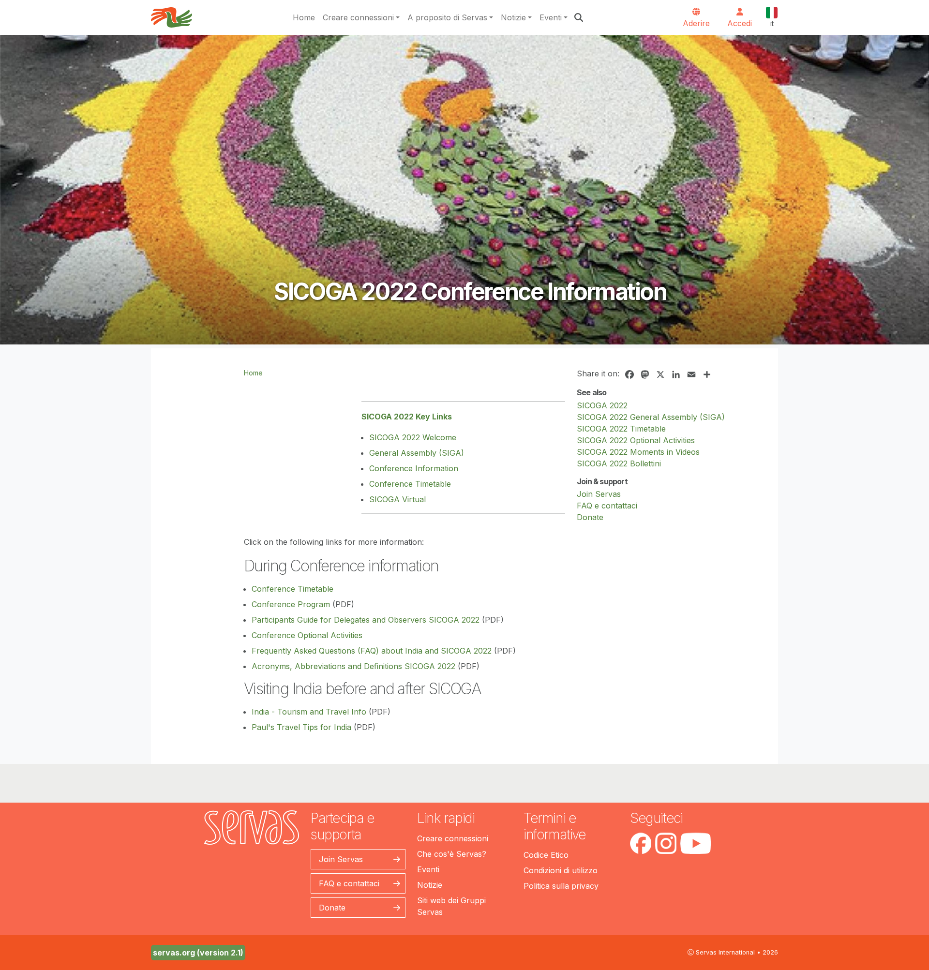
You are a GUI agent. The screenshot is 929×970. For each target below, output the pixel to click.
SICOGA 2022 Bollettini (619, 463)
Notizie (513, 17)
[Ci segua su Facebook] (640, 843)
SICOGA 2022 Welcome (412, 437)
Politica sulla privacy (561, 886)
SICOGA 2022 (602, 405)
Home (304, 17)
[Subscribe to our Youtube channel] (695, 843)
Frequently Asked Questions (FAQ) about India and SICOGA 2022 (372, 651)
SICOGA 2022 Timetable (621, 428)
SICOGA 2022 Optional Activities (636, 440)
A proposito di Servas (447, 17)
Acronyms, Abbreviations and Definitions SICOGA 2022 (353, 666)
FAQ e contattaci (607, 505)
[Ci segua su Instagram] (665, 843)
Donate (590, 517)
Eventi (550, 17)
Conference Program (291, 604)
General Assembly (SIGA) (416, 453)
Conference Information (413, 468)
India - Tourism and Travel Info (309, 711)
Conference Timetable (410, 484)
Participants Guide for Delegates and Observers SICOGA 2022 (365, 620)
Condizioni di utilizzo (561, 870)
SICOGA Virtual (397, 499)
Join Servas (599, 494)
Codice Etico (546, 855)
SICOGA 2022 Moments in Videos (638, 452)
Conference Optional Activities (307, 635)
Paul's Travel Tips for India (301, 727)
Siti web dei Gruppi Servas (451, 906)
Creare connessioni (358, 17)
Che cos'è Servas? (451, 854)
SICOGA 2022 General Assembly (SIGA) (651, 417)
